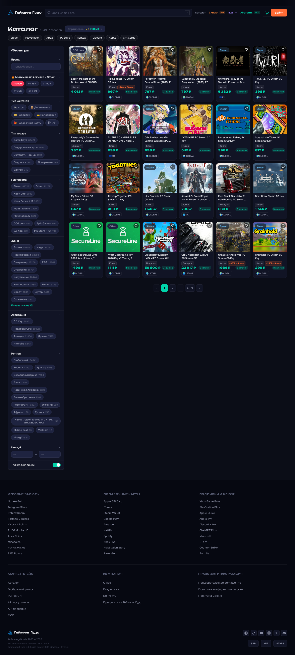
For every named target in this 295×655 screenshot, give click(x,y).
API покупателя (18, 602)
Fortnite (204, 553)
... (180, 288)
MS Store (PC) (45, 230)
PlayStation (32, 37)
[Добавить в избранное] (99, 49)
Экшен (22, 247)
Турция (42, 412)
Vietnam (45, 430)
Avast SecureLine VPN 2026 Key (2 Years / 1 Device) (120, 258)
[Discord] (284, 633)
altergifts (20, 437)
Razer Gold (110, 553)
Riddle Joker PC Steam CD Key (121, 80)
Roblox (81, 37)
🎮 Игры (19, 107)
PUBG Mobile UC (18, 530)
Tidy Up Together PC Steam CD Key (119, 198)
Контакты (110, 595)
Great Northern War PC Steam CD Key (231, 256)
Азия (20, 382)
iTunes (108, 507)
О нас (107, 582)
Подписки (23, 162)
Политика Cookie (210, 595)
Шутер (42, 291)
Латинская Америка (29, 389)
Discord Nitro (207, 524)
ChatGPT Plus (208, 530)
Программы (48, 162)
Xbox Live (110, 541)
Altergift (22, 343)
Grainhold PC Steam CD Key (268, 256)
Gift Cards (129, 37)
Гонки (49, 284)
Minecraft (205, 536)
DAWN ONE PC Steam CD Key (195, 139)
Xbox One (23, 193)
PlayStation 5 (25, 215)
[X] (277, 633)
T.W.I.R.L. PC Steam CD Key (268, 80)
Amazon (109, 524)
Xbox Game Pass (209, 501)
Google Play (111, 518)
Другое (21, 169)
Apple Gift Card (113, 501)
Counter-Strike (208, 547)
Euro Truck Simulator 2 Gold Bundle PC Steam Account (231, 199)
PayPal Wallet (16, 547)
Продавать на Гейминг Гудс (122, 602)
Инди (44, 247)
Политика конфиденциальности (220, 589)
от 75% (18, 90)
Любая (18, 83)
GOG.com (22, 223)
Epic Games (46, 223)
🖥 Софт (52, 122)
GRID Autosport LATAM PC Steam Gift (194, 256)
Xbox (49, 37)
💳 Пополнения (46, 114)
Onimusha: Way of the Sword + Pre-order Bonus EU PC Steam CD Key (232, 82)
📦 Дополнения (40, 107)
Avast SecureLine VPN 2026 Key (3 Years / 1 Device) (84, 258)
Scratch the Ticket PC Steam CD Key (268, 139)
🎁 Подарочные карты (27, 122)
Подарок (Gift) (27, 328)
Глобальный (25, 360)
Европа (22, 367)
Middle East (23, 430)
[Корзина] (267, 12)
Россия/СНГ (25, 404)
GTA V (203, 541)
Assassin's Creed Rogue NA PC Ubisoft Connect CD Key (194, 199)
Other (43, 186)
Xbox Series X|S (27, 201)
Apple (112, 37)
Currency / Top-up (28, 154)
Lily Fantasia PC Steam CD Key (158, 198)
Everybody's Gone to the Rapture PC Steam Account (85, 141)
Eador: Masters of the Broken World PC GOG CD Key (86, 82)
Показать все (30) (22, 305)
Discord (97, 37)
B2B (231, 12)
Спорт (21, 291)
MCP (11, 615)
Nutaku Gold (15, 501)
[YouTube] (261, 633)
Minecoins (14, 541)
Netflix (108, 530)
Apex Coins (15, 536)
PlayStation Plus (209, 507)
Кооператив (25, 284)
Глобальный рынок (21, 589)
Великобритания (27, 397)
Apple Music (207, 513)
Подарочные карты (30, 147)
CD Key (22, 321)
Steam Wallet (112, 513)
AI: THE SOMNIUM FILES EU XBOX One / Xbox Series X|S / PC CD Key (122, 141)
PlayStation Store (114, 547)
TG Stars (65, 37)
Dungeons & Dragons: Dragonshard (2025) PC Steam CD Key (194, 82)
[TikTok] (254, 633)
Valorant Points (17, 524)
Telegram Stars (17, 507)
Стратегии (24, 269)
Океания (50, 404)
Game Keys (24, 139)
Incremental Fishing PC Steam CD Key (231, 139)
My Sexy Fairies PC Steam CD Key (82, 198)
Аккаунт (23, 336)
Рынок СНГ (15, 595)
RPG (48, 262)
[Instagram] (269, 633)
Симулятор (25, 262)
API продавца (17, 608)
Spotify (108, 536)
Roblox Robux (16, 513)
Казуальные (25, 277)
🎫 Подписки (22, 114)
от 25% (32, 83)
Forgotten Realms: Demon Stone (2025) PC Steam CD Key (158, 82)
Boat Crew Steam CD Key (269, 196)
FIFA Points (15, 553)
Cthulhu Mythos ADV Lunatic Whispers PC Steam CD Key (156, 141)
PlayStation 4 (25, 208)
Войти (279, 12)
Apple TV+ (205, 518)
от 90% (32, 90)
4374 (190, 288)
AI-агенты (249, 12)
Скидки (216, 12)
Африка (21, 412)
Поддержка (111, 589)
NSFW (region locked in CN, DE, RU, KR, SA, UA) (36, 421)
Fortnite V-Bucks (18, 518)
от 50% (47, 83)
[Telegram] (246, 633)
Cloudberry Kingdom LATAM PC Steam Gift (157, 256)
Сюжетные (24, 299)
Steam (14, 37)
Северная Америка (29, 374)
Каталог (200, 12)
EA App (21, 230)
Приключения (26, 254)
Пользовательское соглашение (219, 582)
